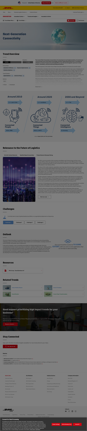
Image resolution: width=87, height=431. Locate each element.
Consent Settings (55, 424)
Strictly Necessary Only (66, 424)
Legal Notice (37, 429)
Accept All (77, 424)
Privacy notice (32, 429)
